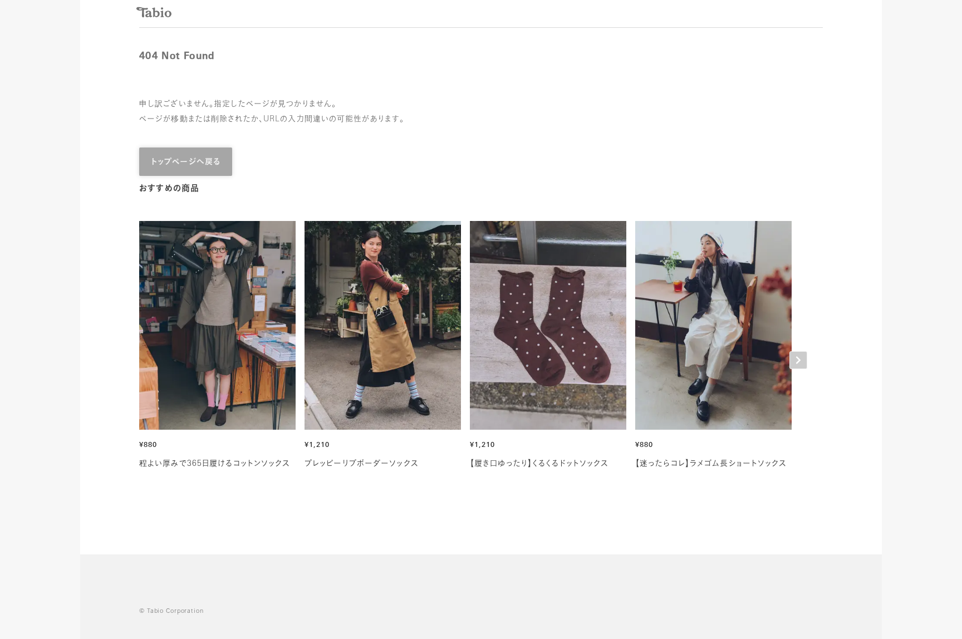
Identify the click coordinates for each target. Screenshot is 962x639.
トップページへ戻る (185, 162)
